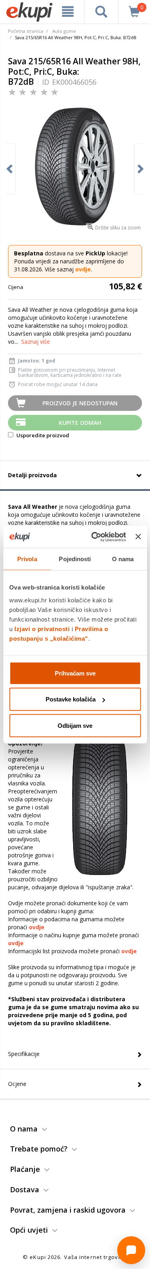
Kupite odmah (80, 422)
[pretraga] (101, 11)
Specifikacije (24, 1054)
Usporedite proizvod (42, 435)
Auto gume (64, 31)
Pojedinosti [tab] (75, 559)
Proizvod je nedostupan (80, 403)
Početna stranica (25, 31)
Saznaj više (35, 341)
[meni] (68, 11)
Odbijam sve (75, 725)
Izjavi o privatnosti (42, 628)
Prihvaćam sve (75, 672)
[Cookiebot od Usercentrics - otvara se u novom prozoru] (94, 537)
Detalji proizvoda (32, 475)
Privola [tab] (27, 559)
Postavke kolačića (71, 699)
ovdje (83, 269)
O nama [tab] (123, 559)
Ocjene (17, 1084)
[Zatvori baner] (138, 537)
